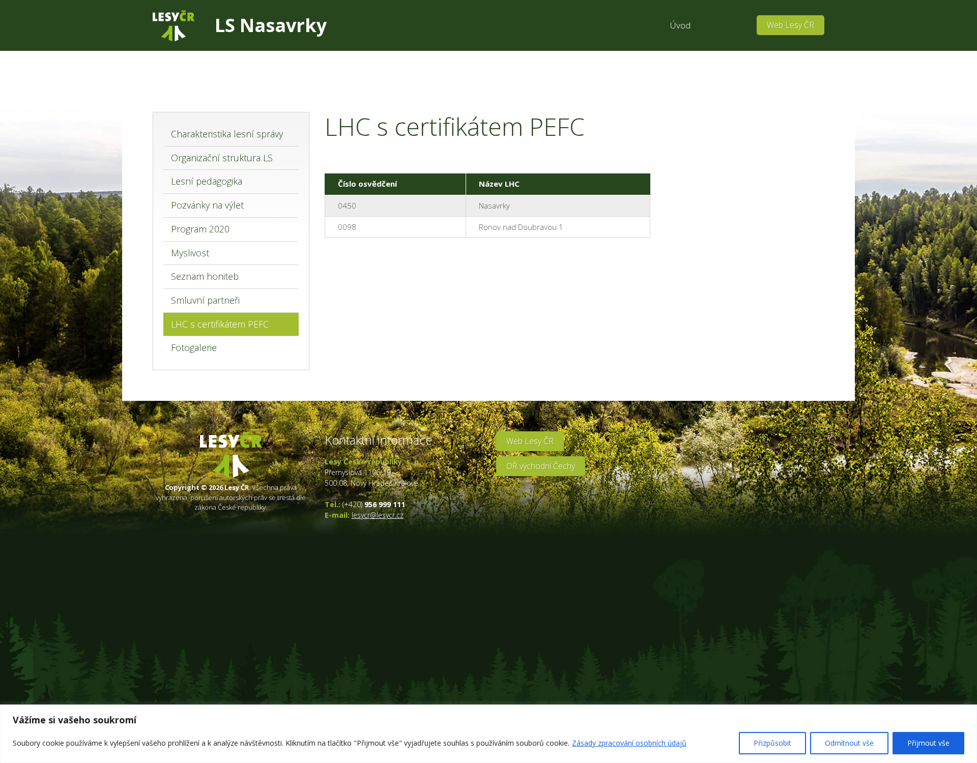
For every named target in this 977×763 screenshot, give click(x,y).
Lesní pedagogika (206, 181)
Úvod (680, 25)
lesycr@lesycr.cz (378, 515)
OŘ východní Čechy (540, 466)
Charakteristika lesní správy (227, 134)
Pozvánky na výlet (207, 205)
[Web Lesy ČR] (173, 25)
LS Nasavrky (271, 25)
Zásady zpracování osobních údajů (629, 743)
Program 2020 (200, 229)
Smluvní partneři (205, 300)
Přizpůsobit (772, 743)
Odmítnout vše (849, 743)
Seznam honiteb (205, 276)
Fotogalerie (194, 347)
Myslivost (190, 253)
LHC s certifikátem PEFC (220, 324)
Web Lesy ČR (790, 25)
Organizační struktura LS (222, 158)
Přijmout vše (928, 743)
